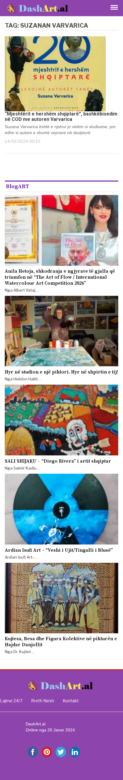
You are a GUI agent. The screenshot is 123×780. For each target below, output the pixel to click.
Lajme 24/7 (11, 700)
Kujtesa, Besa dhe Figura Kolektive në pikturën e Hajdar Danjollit (61, 642)
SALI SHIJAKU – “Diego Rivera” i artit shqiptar (58, 461)
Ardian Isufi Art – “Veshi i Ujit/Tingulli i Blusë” (59, 550)
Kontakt (71, 700)
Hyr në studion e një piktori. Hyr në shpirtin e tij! (61, 372)
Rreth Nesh (42, 700)
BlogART (17, 186)
